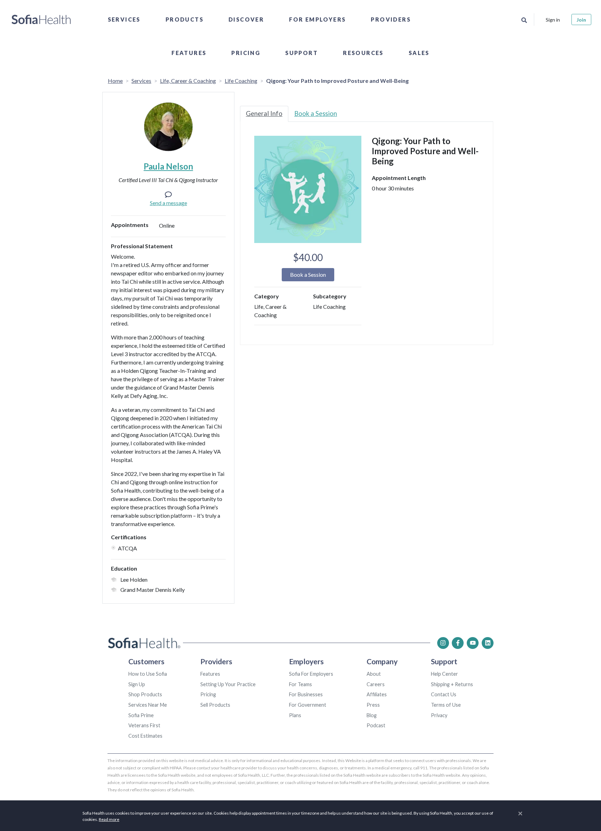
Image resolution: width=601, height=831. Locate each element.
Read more (109, 819)
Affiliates (377, 694)
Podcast (376, 725)
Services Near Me (147, 705)
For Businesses (306, 694)
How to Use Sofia (147, 674)
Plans (295, 715)
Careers (376, 684)
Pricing (245, 52)
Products (184, 19)
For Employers (317, 19)
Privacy (439, 715)
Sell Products (215, 705)
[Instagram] (443, 643)
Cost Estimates (145, 736)
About (374, 674)
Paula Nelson (168, 166)
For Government (307, 705)
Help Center (444, 674)
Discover (246, 19)
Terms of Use (446, 705)
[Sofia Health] (41, 19)
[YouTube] (473, 643)
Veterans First (144, 725)
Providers (391, 19)
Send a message (168, 202)
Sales (419, 52)
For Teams (300, 684)
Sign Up (136, 684)
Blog (372, 715)
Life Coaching (241, 80)
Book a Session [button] (308, 274)
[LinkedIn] (488, 643)
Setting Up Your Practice (228, 684)
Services (124, 19)
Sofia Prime (141, 715)
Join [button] (581, 20)
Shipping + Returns (452, 684)
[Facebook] (458, 643)
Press (373, 705)
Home (115, 80)
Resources (363, 52)
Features (188, 52)
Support (301, 52)
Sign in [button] (553, 20)
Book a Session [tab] (315, 113)
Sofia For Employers (311, 674)
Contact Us (443, 694)
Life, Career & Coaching (188, 80)
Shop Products (145, 694)
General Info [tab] (264, 113)
